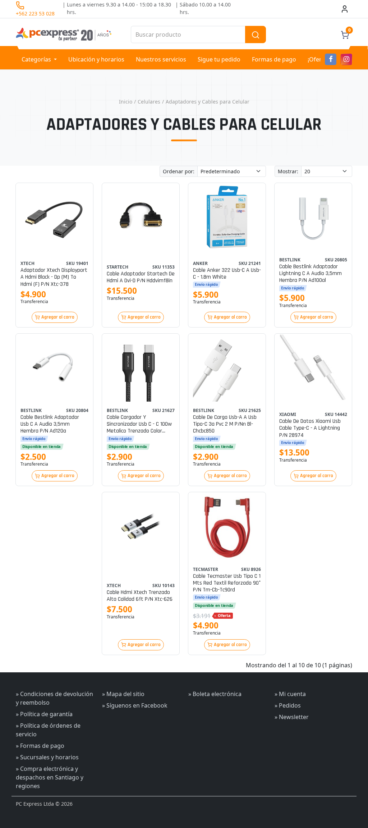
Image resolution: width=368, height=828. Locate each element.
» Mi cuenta (290, 694)
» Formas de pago (40, 746)
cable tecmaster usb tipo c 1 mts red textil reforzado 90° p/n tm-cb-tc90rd (227, 583)
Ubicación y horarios (96, 59)
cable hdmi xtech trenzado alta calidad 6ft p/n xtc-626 (139, 596)
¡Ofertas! (319, 59)
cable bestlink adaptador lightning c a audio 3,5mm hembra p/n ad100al (310, 273)
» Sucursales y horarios (47, 757)
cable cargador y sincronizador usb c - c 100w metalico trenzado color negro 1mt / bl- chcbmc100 (139, 424)
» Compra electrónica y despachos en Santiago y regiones (49, 777)
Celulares (149, 101)
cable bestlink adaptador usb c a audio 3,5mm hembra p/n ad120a (49, 424)
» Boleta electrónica (215, 694)
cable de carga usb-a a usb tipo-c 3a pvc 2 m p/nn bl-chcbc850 (225, 424)
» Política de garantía (44, 714)
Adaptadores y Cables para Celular (207, 101)
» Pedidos (288, 705)
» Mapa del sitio (123, 694)
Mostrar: (288, 171)
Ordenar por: (178, 171)
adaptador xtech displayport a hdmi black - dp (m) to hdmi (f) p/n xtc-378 (53, 277)
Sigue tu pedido (219, 59)
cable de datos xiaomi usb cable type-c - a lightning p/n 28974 (310, 428)
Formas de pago (274, 59)
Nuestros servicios (161, 59)
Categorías (37, 59)
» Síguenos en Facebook (134, 705)
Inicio (125, 101)
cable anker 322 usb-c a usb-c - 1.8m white (227, 273)
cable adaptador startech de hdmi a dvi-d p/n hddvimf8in (141, 277)
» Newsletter (292, 717)
